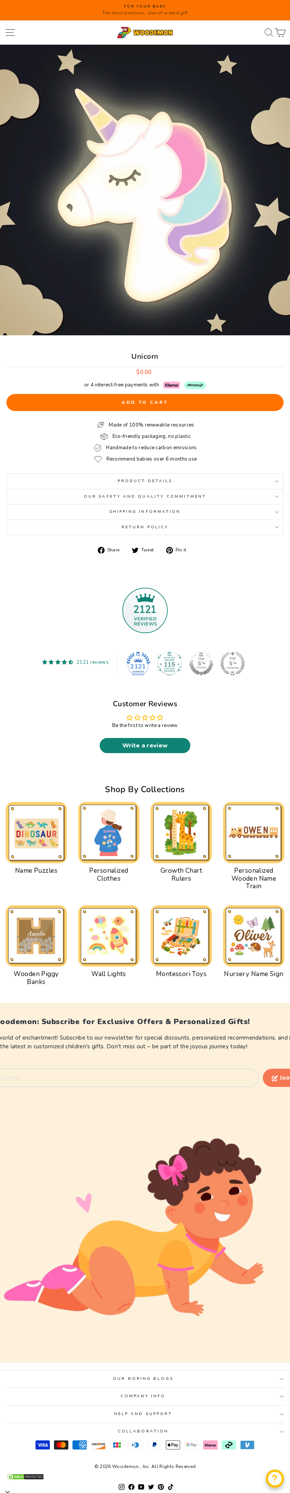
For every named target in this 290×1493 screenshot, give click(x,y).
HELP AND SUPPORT (143, 1414)
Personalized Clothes (108, 874)
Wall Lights (108, 974)
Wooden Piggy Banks (36, 978)
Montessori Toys (181, 974)
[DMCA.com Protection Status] (145, 1477)
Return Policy (145, 527)
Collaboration (143, 1431)
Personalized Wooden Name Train (253, 878)
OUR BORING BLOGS (143, 1378)
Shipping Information (145, 511)
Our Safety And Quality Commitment (145, 496)
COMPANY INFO (142, 1396)
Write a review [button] (145, 745)
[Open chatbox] (275, 1479)
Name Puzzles (36, 870)
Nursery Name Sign (253, 974)
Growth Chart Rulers (181, 874)
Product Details (145, 481)
